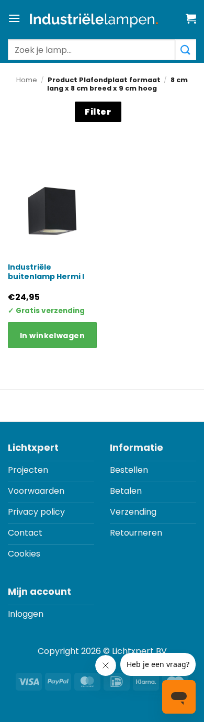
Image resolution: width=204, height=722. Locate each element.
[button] (14, 18)
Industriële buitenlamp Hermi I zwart (46, 276)
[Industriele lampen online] (93, 20)
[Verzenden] (185, 49)
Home (26, 79)
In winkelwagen (52, 335)
